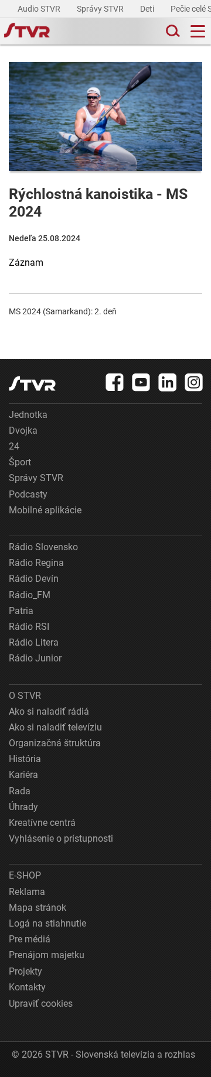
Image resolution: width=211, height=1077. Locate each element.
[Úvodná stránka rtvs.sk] (27, 31)
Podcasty (28, 494)
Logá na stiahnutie (47, 923)
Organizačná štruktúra (55, 743)
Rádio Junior (35, 658)
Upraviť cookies (41, 1003)
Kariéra (23, 774)
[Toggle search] (172, 31)
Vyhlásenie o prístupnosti (61, 838)
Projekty (25, 971)
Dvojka (23, 430)
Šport (20, 462)
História (25, 758)
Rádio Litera (34, 642)
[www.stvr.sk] (32, 384)
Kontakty (27, 987)
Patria (21, 610)
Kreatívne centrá (42, 822)
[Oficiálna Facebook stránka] (115, 382)
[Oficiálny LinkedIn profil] (167, 382)
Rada (19, 791)
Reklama (27, 891)
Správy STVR (101, 8)
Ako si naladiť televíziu (55, 727)
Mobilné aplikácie (45, 510)
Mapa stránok (37, 907)
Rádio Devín (34, 578)
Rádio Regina (36, 562)
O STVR (25, 695)
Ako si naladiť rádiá (49, 711)
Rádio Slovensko (43, 547)
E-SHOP (25, 875)
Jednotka (28, 414)
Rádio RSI (29, 626)
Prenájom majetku (46, 955)
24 (14, 446)
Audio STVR (40, 8)
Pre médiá (29, 939)
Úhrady (23, 806)
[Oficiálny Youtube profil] (141, 382)
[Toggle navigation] (198, 31)
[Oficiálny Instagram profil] (194, 382)
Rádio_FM (29, 595)
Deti (148, 8)
